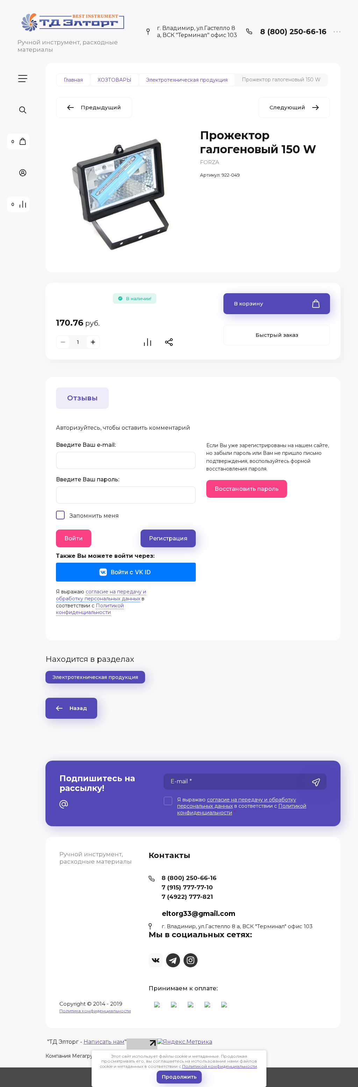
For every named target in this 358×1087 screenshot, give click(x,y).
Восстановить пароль (247, 489)
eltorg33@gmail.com (198, 914)
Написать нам (104, 1041)
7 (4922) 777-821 (187, 896)
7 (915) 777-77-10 (187, 887)
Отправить (316, 782)
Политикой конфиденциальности (219, 1066)
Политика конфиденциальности (95, 1010)
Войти (73, 538)
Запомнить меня (94, 515)
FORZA (209, 162)
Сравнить (148, 342)
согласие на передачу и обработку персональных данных (101, 595)
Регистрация (168, 538)
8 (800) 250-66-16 (293, 31)
